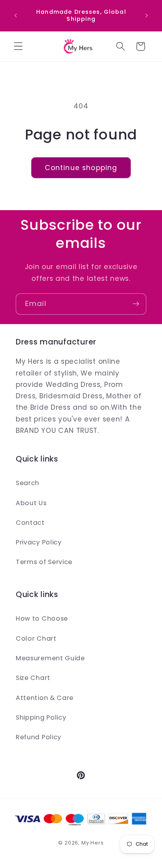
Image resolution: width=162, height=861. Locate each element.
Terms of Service (44, 561)
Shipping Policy (41, 717)
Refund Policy (38, 737)
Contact (30, 522)
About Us (31, 502)
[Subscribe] (136, 304)
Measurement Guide (50, 658)
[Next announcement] (146, 15)
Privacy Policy (39, 542)
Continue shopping (81, 167)
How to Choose (42, 618)
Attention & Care (45, 697)
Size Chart (33, 677)
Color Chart (36, 638)
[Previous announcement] (15, 15)
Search (27, 482)
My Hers (92, 842)
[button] (18, 47)
